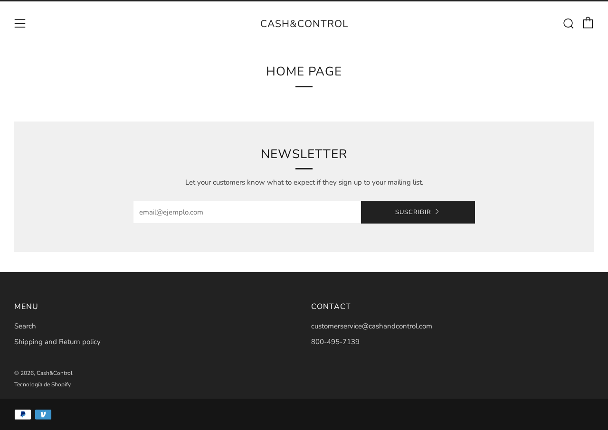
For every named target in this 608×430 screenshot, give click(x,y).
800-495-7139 (335, 341)
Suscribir (413, 212)
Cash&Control (304, 24)
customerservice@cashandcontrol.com (371, 326)
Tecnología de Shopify (42, 384)
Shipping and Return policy (57, 341)
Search (25, 326)
